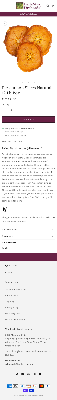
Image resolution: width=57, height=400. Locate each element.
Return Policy (11, 295)
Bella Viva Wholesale (25, 395)
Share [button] (8, 248)
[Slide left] (23, 82)
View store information (16, 135)
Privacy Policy (11, 307)
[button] (3, 6)
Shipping (9, 301)
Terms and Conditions (16, 289)
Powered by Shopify (37, 395)
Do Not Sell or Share (15, 319)
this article (17, 190)
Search (8, 272)
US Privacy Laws (13, 313)
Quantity (5, 104)
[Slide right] (34, 82)
